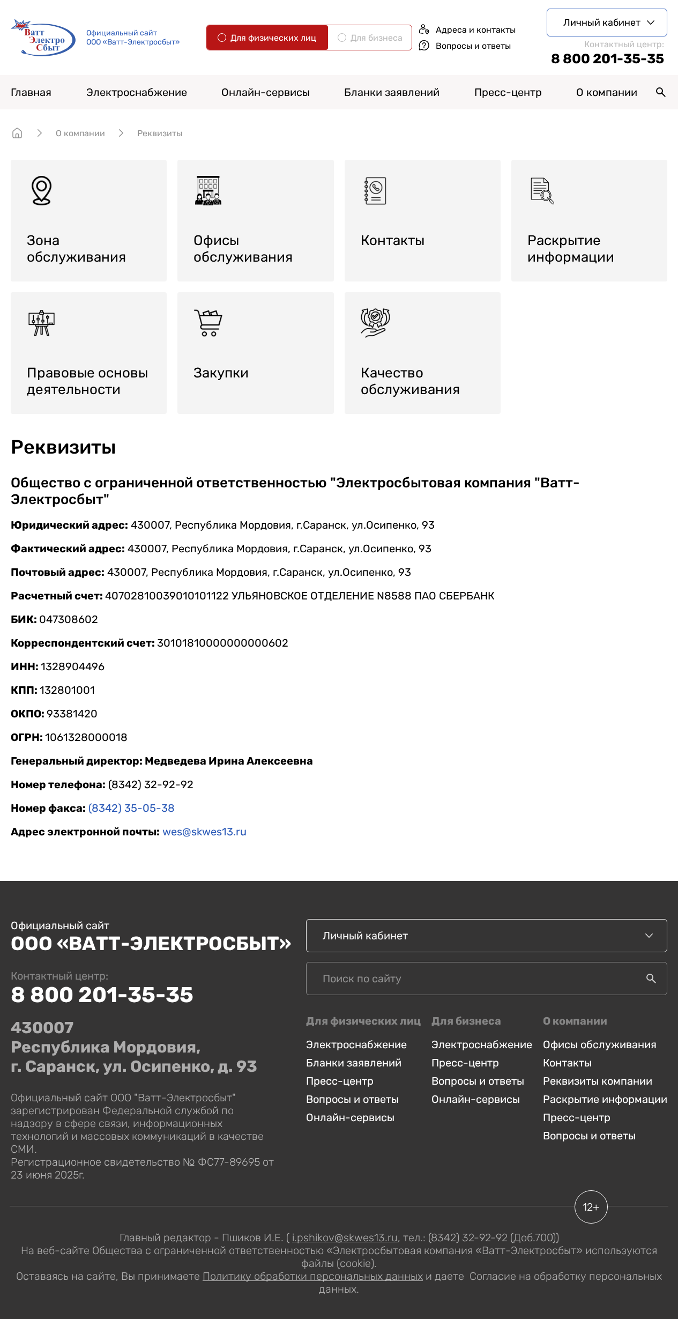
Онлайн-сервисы (350, 1117)
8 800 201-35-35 (607, 58)
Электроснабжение (356, 1044)
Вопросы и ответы (352, 1099)
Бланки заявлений (391, 92)
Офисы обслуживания (600, 1044)
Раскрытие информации (605, 1099)
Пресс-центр (340, 1081)
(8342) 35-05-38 (131, 808)
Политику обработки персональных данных (313, 1276)
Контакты (567, 1062)
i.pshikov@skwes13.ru (345, 1237)
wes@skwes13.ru (204, 831)
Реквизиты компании (597, 1081)
